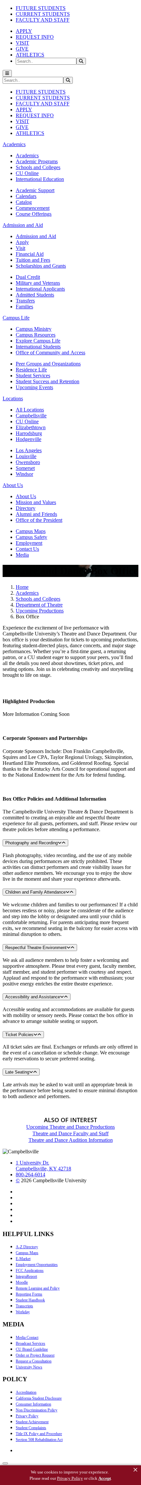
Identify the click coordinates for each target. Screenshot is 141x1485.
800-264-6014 (30, 1174)
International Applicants (40, 289)
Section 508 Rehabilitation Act (39, 1439)
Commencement (33, 208)
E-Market (23, 1258)
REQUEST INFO (35, 37)
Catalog (24, 202)
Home (22, 587)
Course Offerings (33, 214)
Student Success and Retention (47, 381)
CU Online (27, 173)
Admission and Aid (36, 236)
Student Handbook (30, 1300)
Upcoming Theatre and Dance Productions (70, 1127)
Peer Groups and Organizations (48, 363)
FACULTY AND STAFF (43, 20)
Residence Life (31, 369)
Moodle (22, 1282)
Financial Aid (30, 254)
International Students (38, 346)
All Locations (30, 409)
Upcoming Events (34, 387)
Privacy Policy (27, 1416)
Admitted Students (35, 295)
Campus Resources (35, 335)
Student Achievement (32, 1422)
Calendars (26, 196)
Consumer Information (33, 1404)
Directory (25, 508)
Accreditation (26, 1392)
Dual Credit (28, 277)
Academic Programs (37, 161)
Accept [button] (104, 1478)
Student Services (33, 375)
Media (22, 555)
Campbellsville (31, 415)
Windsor (24, 474)
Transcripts (24, 1306)
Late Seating (17, 1072)
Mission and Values (36, 502)
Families (24, 306)
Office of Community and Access (50, 352)
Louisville (26, 456)
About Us (26, 496)
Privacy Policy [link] (70, 1478)
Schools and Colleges (38, 167)
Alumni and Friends (36, 514)
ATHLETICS (30, 54)
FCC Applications (30, 1270)
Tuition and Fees (33, 260)
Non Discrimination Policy (36, 1410)
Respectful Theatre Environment (36, 947)
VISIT (22, 43)
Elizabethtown (31, 427)
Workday (23, 1312)
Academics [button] (14, 144)
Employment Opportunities (37, 1264)
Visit (20, 248)
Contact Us (27, 549)
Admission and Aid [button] (23, 225)
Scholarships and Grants (41, 266)
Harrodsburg (29, 433)
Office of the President (39, 520)
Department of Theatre (39, 605)
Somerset (25, 468)
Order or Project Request (35, 1355)
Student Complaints (31, 1428)
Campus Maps (31, 531)
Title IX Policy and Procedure (39, 1433)
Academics (27, 155)
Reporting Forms (29, 1294)
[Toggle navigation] (7, 73)
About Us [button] (13, 485)
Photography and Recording (31, 842)
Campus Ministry (33, 329)
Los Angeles (29, 450)
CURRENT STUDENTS (43, 14)
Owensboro (28, 462)
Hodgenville (28, 439)
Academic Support (35, 190)
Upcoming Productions (40, 610)
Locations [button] (13, 398)
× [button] (135, 1470)
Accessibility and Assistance (32, 996)
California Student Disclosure (39, 1398)
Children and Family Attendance (35, 892)
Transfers (25, 300)
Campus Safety (31, 537)
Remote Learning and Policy (38, 1288)
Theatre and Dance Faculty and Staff (70, 1133)
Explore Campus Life (38, 341)
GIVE (22, 49)
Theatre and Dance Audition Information (71, 1140)
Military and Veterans (38, 283)
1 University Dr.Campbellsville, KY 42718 (43, 1165)
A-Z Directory (27, 1247)
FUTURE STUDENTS (41, 8)
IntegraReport (26, 1276)
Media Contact (27, 1337)
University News (29, 1367)
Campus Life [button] (16, 318)
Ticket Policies (19, 1034)
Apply (22, 242)
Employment (29, 543)
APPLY (24, 31)
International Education (40, 179)
